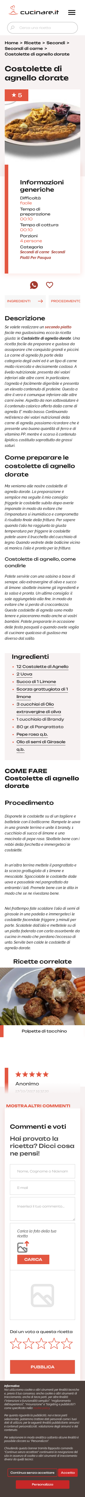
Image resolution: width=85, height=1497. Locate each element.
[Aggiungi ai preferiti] (49, 285)
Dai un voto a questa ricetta (41, 1331)
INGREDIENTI (18, 301)
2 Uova (24, 674)
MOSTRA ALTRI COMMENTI (38, 1106)
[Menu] (72, 13)
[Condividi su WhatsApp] (34, 288)
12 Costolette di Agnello (42, 666)
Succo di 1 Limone (36, 681)
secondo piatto (58, 327)
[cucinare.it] (33, 10)
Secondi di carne (34, 252)
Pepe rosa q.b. (32, 734)
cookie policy (41, 1408)
